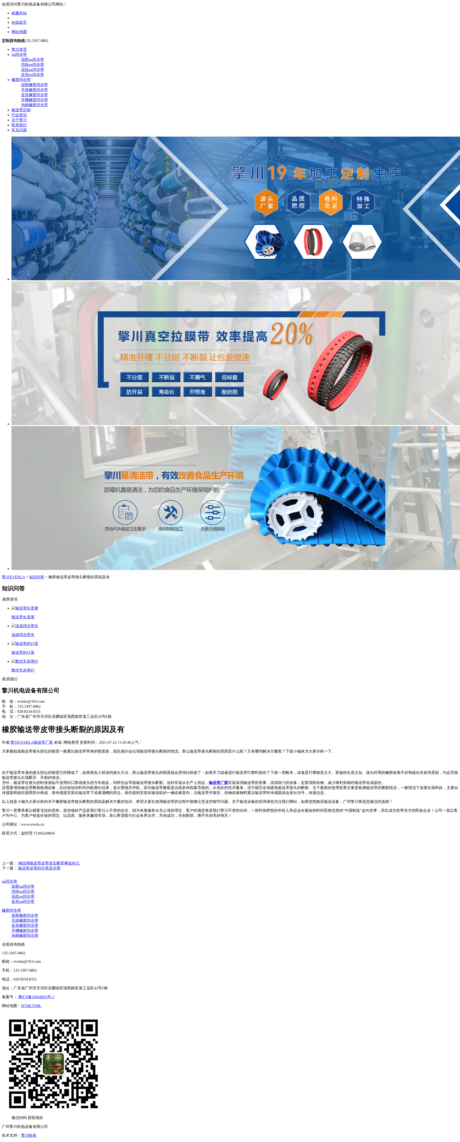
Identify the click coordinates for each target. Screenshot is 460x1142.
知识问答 (36, 577)
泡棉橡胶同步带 (34, 105)
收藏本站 (19, 13)
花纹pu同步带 (32, 70)
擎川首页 (19, 49)
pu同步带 (19, 54)
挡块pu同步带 (32, 65)
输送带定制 (21, 110)
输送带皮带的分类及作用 (38, 868)
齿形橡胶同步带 (34, 95)
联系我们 (19, 125)
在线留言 (19, 22)
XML (37, 1006)
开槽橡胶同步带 (34, 100)
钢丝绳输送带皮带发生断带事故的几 (48, 863)
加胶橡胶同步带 (34, 85)
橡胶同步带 (21, 80)
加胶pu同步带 (32, 60)
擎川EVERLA (13, 577)
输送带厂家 (218, 783)
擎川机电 (28, 1135)
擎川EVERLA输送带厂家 (32, 742)
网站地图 (19, 32)
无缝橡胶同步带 (34, 90)
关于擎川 (19, 120)
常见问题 (19, 130)
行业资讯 (19, 115)
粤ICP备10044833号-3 (35, 997)
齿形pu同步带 (32, 75)
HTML (26, 1006)
